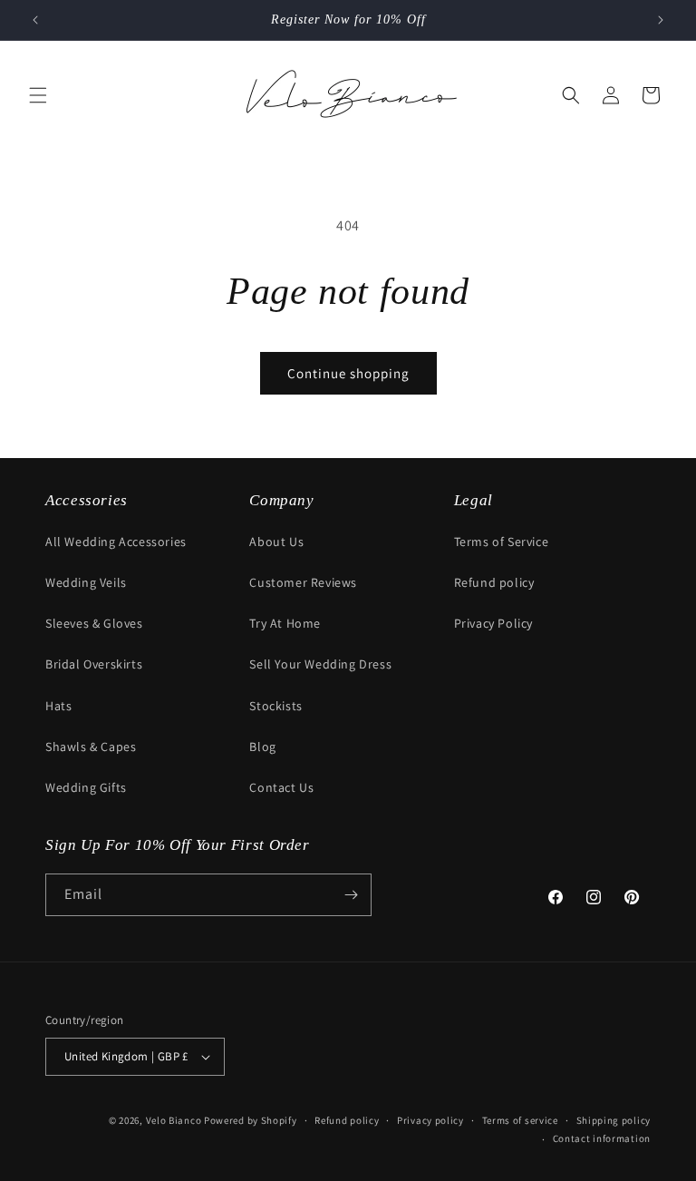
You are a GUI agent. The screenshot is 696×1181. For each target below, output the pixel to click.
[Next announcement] (661, 20)
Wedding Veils (86, 582)
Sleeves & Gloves (94, 623)
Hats (58, 706)
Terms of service (520, 1120)
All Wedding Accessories (116, 541)
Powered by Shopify (250, 1120)
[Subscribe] (351, 895)
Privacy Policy (493, 623)
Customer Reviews (303, 582)
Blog (262, 746)
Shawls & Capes (90, 746)
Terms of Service (501, 541)
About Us (276, 541)
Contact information (602, 1138)
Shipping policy (614, 1120)
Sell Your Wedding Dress (320, 664)
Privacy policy (430, 1120)
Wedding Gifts (86, 787)
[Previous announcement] (35, 20)
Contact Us (281, 787)
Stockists (275, 706)
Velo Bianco (174, 1120)
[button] (38, 95)
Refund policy (494, 582)
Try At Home (285, 623)
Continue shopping (348, 373)
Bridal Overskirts (93, 664)
